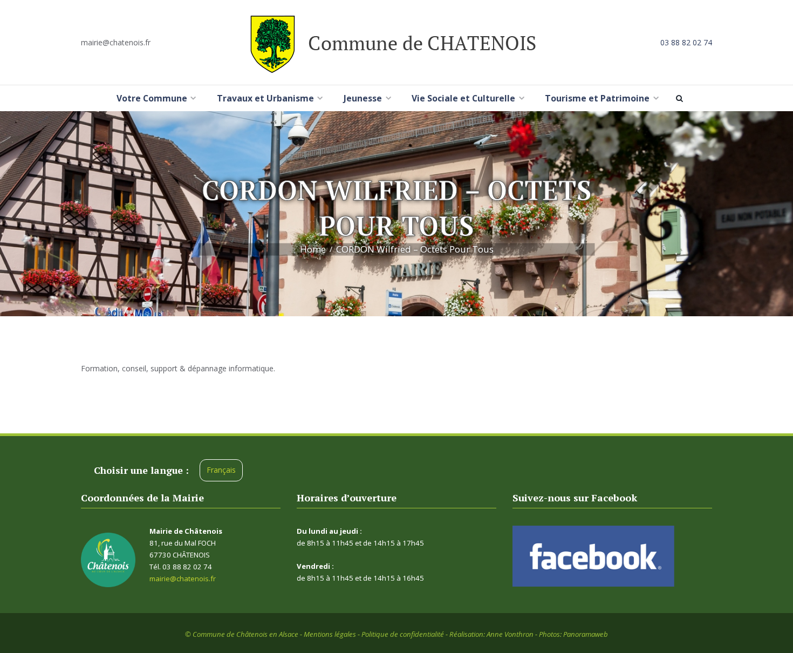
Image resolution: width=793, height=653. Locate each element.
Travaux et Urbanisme (265, 98)
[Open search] (681, 98)
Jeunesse (363, 98)
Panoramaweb (585, 634)
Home (313, 249)
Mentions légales (330, 634)
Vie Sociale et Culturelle (463, 98)
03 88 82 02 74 (686, 42)
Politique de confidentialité (402, 634)
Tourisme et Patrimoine (597, 98)
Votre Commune (152, 98)
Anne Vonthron (510, 634)
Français (221, 470)
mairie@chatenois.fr (116, 42)
